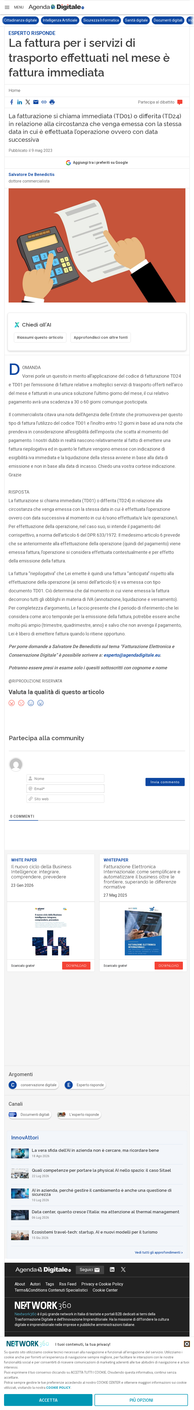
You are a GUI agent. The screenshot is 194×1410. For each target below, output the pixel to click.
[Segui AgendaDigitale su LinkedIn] (112, 1269)
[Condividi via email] (36, 102)
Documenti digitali (129, 20)
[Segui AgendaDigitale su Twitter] (123, 1269)
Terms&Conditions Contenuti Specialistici (51, 1290)
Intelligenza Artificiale (21, 20)
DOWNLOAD (76, 966)
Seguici (87, 1269)
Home (14, 90)
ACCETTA (48, 1400)
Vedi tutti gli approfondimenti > (159, 1252)
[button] (14, 7)
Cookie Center (105, 1290)
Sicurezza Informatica (62, 20)
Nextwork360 (26, 1314)
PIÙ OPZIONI (141, 1400)
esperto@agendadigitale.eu (132, 655)
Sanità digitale (97, 20)
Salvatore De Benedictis (32, 175)
